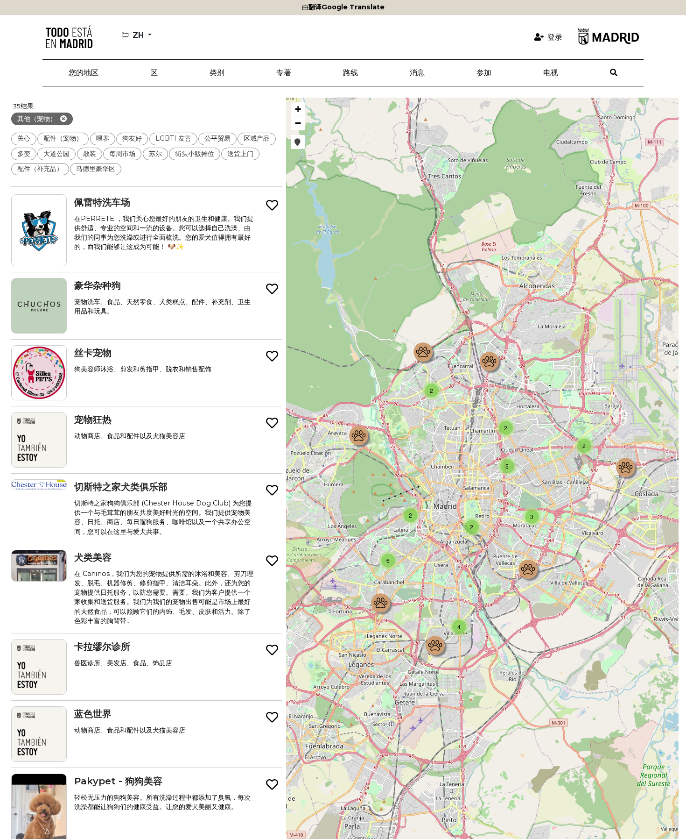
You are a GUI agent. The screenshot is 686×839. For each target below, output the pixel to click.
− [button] (298, 123)
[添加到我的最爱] (272, 205)
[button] (153, 73)
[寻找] (614, 73)
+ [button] (298, 109)
